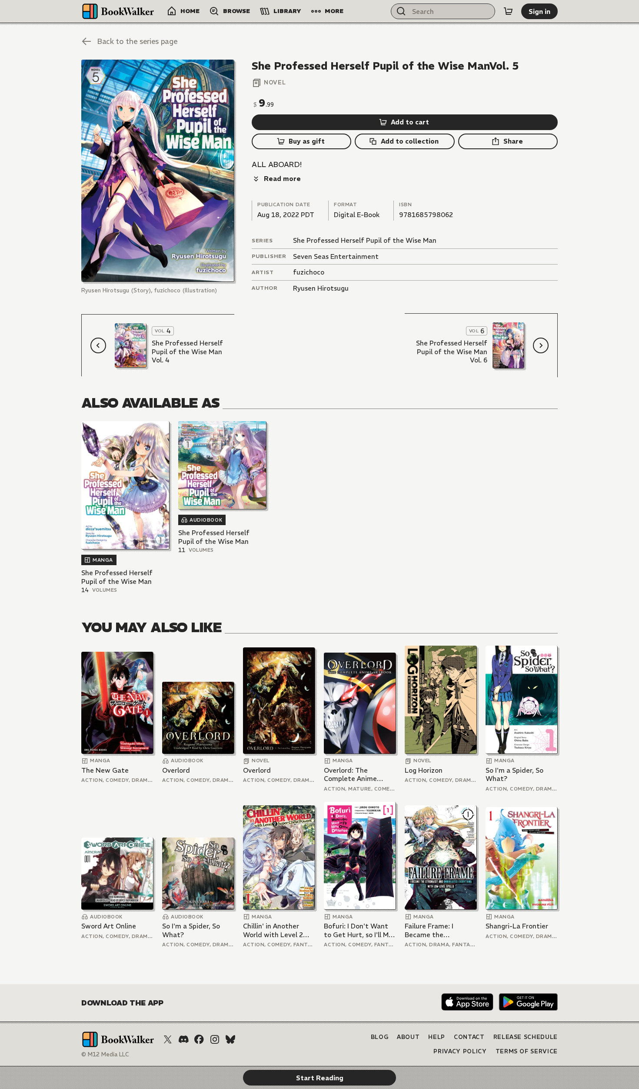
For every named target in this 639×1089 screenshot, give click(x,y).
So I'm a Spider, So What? (514, 774)
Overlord (176, 770)
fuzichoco (308, 272)
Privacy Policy (459, 1051)
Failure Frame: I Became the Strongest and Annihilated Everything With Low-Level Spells (440, 930)
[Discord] (183, 1039)
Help (436, 1037)
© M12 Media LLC (105, 1054)
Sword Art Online (108, 926)
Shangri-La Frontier (517, 926)
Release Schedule (525, 1037)
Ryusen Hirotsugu (321, 288)
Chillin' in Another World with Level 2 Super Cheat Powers (275, 930)
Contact (469, 1037)
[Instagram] (215, 1039)
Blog (380, 1037)
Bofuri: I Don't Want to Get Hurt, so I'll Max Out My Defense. (360, 930)
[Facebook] (199, 1039)
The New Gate (105, 770)
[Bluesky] (230, 1039)
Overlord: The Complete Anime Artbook (350, 774)
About (408, 1037)
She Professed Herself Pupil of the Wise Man (364, 240)
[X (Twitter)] (168, 1039)
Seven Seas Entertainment (336, 256)
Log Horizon (424, 770)
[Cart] (508, 11)
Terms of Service (527, 1051)
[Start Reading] (157, 171)
